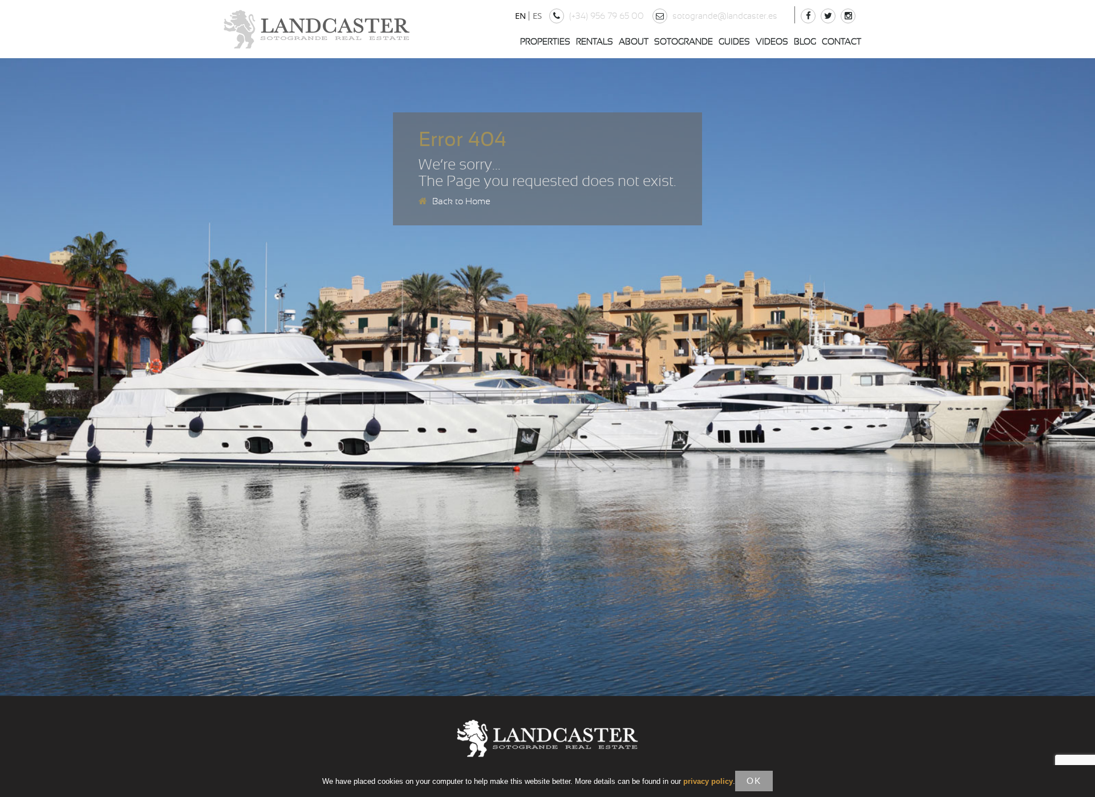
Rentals (594, 42)
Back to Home (460, 201)
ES (537, 15)
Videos (772, 42)
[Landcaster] (316, 29)
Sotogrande (683, 42)
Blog (805, 42)
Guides (734, 42)
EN (520, 15)
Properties (545, 42)
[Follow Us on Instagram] (849, 16)
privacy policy (708, 781)
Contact (841, 42)
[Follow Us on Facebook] (809, 16)
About (633, 42)
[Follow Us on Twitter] (829, 16)
